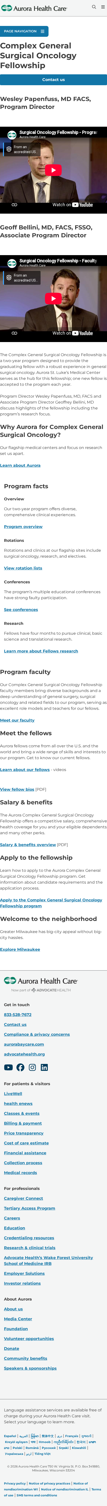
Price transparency (24, 1133)
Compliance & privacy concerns (37, 1034)
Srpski (64, 1448)
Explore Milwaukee (20, 949)
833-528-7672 (17, 1014)
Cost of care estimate (26, 1143)
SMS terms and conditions (37, 1495)
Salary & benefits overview (28, 844)
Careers (12, 1218)
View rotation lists (23, 568)
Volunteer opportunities (29, 1338)
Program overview (23, 526)
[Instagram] (32, 1068)
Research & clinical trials (29, 1247)
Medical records (20, 1172)
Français (71, 1436)
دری (59, 1436)
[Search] (93, 7)
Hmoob (45, 1442)
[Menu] (102, 7)
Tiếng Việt (43, 1454)
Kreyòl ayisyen (16, 1442)
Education (14, 1228)
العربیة (23, 1436)
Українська (14, 1454)
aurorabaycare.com (24, 1044)
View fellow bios (17, 789)
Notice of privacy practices (49, 1483)
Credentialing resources (29, 1238)
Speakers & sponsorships (30, 1368)
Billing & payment (23, 1123)
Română (32, 1448)
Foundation (16, 1328)
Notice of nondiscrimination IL (64, 1489)
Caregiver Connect (23, 1198)
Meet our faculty (17, 720)
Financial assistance (25, 1153)
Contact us (53, 79)
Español (10, 1436)
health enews (18, 1103)
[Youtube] (8, 1068)
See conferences (21, 609)
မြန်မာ (35, 1436)
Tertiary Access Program (29, 1208)
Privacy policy (15, 1483)
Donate (11, 1348)
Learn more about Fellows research (41, 651)
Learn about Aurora (20, 465)
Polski (17, 1448)
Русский (49, 1448)
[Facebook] (20, 1068)
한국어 (81, 1442)
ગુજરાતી (86, 1436)
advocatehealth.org (24, 1054)
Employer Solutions (24, 1273)
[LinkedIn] (44, 1068)
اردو (28, 1454)
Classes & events (22, 1113)
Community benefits (25, 1358)
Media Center (18, 1319)
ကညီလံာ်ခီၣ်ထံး (63, 1442)
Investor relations (22, 1283)
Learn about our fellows (25, 769)
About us (13, 1309)
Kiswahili (79, 1448)
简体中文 (48, 1436)
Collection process (23, 1162)
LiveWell (13, 1093)
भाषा (33, 1442)
